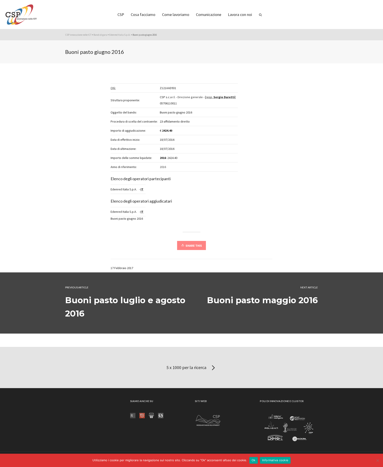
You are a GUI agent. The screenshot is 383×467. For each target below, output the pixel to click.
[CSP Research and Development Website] (208, 420)
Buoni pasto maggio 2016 (262, 300)
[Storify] (162, 415)
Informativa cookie (275, 460)
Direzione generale (190, 97)
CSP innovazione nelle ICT (78, 34)
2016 (163, 167)
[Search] (260, 14)
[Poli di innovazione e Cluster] (289, 428)
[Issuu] (144, 415)
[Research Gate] (134, 415)
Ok (254, 460)
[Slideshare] (153, 415)
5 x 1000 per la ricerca (186, 367)
